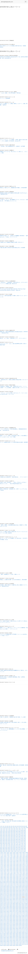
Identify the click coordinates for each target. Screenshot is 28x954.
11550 (26, 855)
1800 (1, 830)
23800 (4, 891)
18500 (11, 876)
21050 (1, 884)
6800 (1, 843)
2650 (19, 831)
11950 (23, 856)
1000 (14, 827)
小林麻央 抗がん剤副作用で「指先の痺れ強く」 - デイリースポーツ (14, 477)
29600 (1, 908)
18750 (26, 876)
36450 (8, 928)
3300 (1, 834)
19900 (14, 880)
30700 (14, 911)
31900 (4, 915)
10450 (14, 852)
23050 (14, 889)
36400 (4, 928)
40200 (17, 939)
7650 (19, 844)
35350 (23, 924)
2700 (22, 831)
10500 (17, 852)
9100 (17, 848)
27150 (17, 901)
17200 (14, 872)
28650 (26, 904)
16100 (1, 869)
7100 (17, 843)
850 (7, 827)
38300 (11, 933)
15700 (4, 868)
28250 (1, 904)
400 (16, 826)
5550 (14, 839)
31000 (4, 912)
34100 (1, 921)
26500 (4, 899)
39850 (23, 937)
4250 (25, 835)
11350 (14, 855)
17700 (17, 873)
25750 (14, 897)
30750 (17, 911)
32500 (14, 916)
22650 (17, 887)
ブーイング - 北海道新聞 (5, 98)
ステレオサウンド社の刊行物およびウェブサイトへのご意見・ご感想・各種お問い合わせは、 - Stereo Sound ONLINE (13, 772)
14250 (26, 863)
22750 (23, 887)
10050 (15, 851)
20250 (8, 881)
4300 (1, 836)
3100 (17, 832)
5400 (6, 839)
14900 (11, 865)
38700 (8, 935)
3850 (4, 835)
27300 (26, 901)
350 (14, 826)
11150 (1, 855)
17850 (26, 873)
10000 (12, 851)
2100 (17, 830)
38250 (8, 933)
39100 (4, 936)
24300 (8, 893)
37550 (20, 931)
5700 (22, 839)
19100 (20, 877)
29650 (4, 908)
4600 (17, 836)
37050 (17, 929)
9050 (14, 848)
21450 (26, 884)
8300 (1, 847)
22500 (8, 887)
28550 (20, 904)
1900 (6, 830)
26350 (23, 898)
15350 (11, 866)
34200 (8, 921)
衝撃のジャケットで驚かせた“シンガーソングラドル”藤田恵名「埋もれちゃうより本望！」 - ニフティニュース (14, 628)
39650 (11, 937)
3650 (19, 834)
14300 (1, 864)
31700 (20, 914)
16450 (23, 869)
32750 (1, 918)
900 (9, 827)
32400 (8, 916)
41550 (17, 942)
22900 (4, 889)
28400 (11, 904)
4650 (19, 836)
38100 (26, 932)
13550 (11, 861)
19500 (17, 878)
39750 (17, 937)
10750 (4, 853)
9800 (1, 851)
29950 (23, 908)
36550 (14, 928)
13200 (17, 860)
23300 (1, 890)
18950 (11, 877)
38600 (1, 935)
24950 (20, 894)
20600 (1, 882)
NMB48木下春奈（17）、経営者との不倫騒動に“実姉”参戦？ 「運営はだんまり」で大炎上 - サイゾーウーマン (14, 236)
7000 (12, 843)
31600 (14, 914)
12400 (23, 857)
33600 (26, 919)
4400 (6, 836)
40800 (26, 940)
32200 (23, 915)
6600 (17, 842)
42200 (1, 945)
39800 (20, 937)
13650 (17, 861)
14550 (17, 864)
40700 (20, 940)
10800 (8, 853)
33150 (26, 918)
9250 (25, 848)
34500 (26, 921)
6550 (14, 842)
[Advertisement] (14, 24)
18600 (17, 876)
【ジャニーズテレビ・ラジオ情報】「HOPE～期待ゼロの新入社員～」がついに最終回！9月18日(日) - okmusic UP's (13, 140)
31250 (20, 912)
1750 (25, 828)
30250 (14, 910)
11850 (17, 856)
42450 (17, 945)
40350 (26, 939)
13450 (4, 861)
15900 (17, 868)
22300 (23, 886)
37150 (23, 929)
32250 (26, 915)
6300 (1, 842)
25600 (4, 897)
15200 (1, 866)
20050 (23, 880)
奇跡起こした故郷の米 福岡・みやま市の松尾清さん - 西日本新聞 (13, 579)
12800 (20, 859)
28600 (23, 904)
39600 (8, 937)
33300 (8, 919)
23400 (8, 890)
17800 (23, 873)
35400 (26, 924)
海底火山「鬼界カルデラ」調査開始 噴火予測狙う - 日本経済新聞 (13, 187)
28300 (4, 904)
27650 (20, 902)
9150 (19, 848)
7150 (19, 843)
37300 (4, 931)
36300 (26, 927)
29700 (8, 908)
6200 (22, 840)
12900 (26, 859)
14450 (11, 864)
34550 (1, 923)
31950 (8, 915)
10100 (18, 851)
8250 (25, 846)
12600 (8, 859)
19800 (8, 880)
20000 (20, 880)
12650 (11, 859)
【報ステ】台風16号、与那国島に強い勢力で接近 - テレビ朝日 (13, 717)
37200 (26, 929)
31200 (17, 912)
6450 (9, 842)
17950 (4, 874)
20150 (1, 881)
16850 (20, 870)
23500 (14, 890)
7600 (17, 844)
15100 (23, 865)
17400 (26, 872)
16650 (8, 870)
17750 (20, 873)
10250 (1, 852)
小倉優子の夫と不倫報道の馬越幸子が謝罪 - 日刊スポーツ (12, 242)
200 (7, 826)
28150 (23, 903)
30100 (4, 910)
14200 (23, 863)
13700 (20, 861)
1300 (1, 828)
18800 (1, 877)
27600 (17, 902)
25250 (11, 895)
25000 (23, 894)
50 (1, 826)
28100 (20, 903)
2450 (9, 831)
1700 (22, 828)
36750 (26, 928)
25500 (26, 895)
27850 (4, 903)
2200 (22, 830)
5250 (25, 838)
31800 (26, 914)
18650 (20, 876)
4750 (25, 836)
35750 (20, 925)
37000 (14, 929)
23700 (26, 890)
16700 (11, 870)
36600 (17, 928)
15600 (26, 866)
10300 (4, 852)
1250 (27, 827)
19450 (14, 878)
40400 (1, 940)
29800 (14, 908)
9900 (6, 851)
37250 (1, 931)
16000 (23, 868)
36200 (20, 927)
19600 (23, 878)
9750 (25, 849)
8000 (12, 846)
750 (3, 827)
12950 (1, 860)
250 (9, 826)
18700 (23, 876)
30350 (20, 910)
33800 (11, 920)
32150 (20, 915)
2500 (12, 831)
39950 (1, 939)
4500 (12, 836)
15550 (23, 866)
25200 (8, 895)
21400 (23, 884)
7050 (14, 843)
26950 (4, 901)
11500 (23, 855)
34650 (8, 923)
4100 (17, 835)
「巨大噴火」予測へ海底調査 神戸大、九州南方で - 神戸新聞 (12, 146)
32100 (17, 915)
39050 (1, 936)
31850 (1, 915)
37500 (17, 931)
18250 (23, 874)
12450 (26, 857)
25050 (26, 894)
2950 (9, 832)
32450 (11, 916)
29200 (4, 907)
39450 (26, 936)
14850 (8, 865)
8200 (22, 846)
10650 (26, 852)
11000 (20, 853)
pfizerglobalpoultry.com (7, 1)
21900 (26, 885)
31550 (11, 914)
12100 (4, 857)
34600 (4, 923)
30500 (1, 911)
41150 (20, 941)
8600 (17, 847)
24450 (17, 893)
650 (26, 826)
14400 (8, 864)
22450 (4, 887)
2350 (4, 831)
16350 (17, 869)
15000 (17, 865)
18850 (4, 877)
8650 (19, 847)
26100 (8, 898)
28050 (17, 903)
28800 (8, 906)
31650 (17, 914)
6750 (25, 842)
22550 (11, 887)
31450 (4, 914)
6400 (6, 842)
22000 (4, 886)
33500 (20, 919)
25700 (11, 897)
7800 (1, 846)
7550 (14, 844)
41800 (4, 944)
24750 (8, 894)
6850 (4, 843)
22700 (20, 887)
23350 (4, 890)
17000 (1, 872)
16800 (17, 870)
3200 (22, 832)
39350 (20, 936)
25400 (20, 895)
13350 (26, 860)
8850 (4, 848)
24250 (4, 893)
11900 (20, 856)
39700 (14, 937)
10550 (20, 852)
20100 (26, 880)
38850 (17, 935)
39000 (26, 935)
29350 (14, 907)
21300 (17, 884)
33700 (4, 920)
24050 (20, 891)
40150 (14, 939)
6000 (12, 840)
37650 (26, 931)
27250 (23, 901)
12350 (20, 857)
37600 (23, 931)
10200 (24, 851)
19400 (11, 878)
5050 (14, 838)
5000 (12, 838)
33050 (20, 918)
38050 (23, 932)
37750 (4, 932)
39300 (17, 936)
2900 (6, 832)
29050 (23, 906)
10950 (17, 853)
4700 (22, 836)
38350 (14, 933)
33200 (1, 919)
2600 (17, 831)
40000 (4, 939)
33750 (8, 920)
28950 (17, 906)
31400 (1, 914)
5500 (12, 839)
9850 (4, 851)
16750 (14, 870)
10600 (23, 852)
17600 (11, 873)
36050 (11, 927)
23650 (23, 890)
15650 (1, 868)
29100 (26, 906)
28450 (14, 904)
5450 (9, 839)
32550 (17, 916)
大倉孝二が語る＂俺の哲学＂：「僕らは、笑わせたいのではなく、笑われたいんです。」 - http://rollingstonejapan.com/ (13, 483)
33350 (11, 919)
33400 (14, 919)
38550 (26, 933)
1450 (9, 828)
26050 (4, 898)
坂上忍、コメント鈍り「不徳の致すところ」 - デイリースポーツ (13, 338)
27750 (26, 902)
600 (24, 826)
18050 (11, 874)
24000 (17, 891)
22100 (11, 886)
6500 (12, 842)
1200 (24, 827)
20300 (11, 881)
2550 (14, 831)
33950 (20, 920)
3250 (25, 832)
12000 (26, 856)
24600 (26, 893)
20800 (14, 882)
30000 (26, 908)
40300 (23, 939)
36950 (11, 929)
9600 (17, 849)
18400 (4, 876)
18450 (8, 876)
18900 (8, 877)
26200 (14, 898)
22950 (8, 889)
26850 (26, 899)
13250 (20, 860)
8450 (9, 847)
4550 (14, 836)
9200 (22, 848)
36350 (1, 928)
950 (11, 827)
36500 (11, 928)
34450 (23, 921)
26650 (14, 899)
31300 (23, 912)
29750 (11, 908)
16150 (4, 869)
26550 (8, 899)
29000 (20, 906)
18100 (14, 874)
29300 (11, 907)
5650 (19, 839)
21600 (8, 885)
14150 (20, 863)
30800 (20, 911)
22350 (26, 886)
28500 (17, 904)
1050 (16, 827)
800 (5, 827)
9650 (19, 849)
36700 (23, 928)
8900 (6, 848)
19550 (20, 878)
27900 (8, 903)
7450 (9, 844)
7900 (6, 846)
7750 (25, 844)
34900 (23, 923)
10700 (1, 853)
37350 (8, 931)
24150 (26, 891)
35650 (14, 925)
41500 (14, 942)
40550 (11, 940)
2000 (12, 830)
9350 (4, 849)
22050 (8, 886)
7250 (25, 843)
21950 (1, 886)
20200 (4, 881)
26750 (20, 899)
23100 (17, 889)
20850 (17, 882)
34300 (14, 921)
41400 (8, 942)
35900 (1, 927)
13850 (1, 863)
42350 (11, 945)
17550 (8, 873)
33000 (17, 918)
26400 (26, 898)
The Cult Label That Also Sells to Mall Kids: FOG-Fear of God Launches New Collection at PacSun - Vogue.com (12, 289)
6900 (6, 843)
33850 (14, 920)
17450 (1, 873)
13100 (11, 860)
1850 (4, 830)
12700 (14, 859)
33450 (17, 919)
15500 (20, 866)
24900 (17, 894)
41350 (4, 942)
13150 (14, 860)
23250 (26, 889)
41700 (26, 942)
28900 (14, 906)
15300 (8, 866)
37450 (14, 931)
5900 (6, 840)
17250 (17, 872)
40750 (23, 940)
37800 (8, 932)
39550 (4, 937)
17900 (1, 874)
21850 (23, 885)
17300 (20, 872)
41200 (23, 941)
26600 (11, 899)
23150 (20, 889)
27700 (23, 902)
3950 (9, 835)
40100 (11, 939)
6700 (22, 842)
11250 (8, 855)
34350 (17, 921)
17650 (14, 873)
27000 (8, 901)
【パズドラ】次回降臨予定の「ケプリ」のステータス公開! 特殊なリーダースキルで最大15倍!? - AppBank (14, 815)
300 (12, 826)
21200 (11, 884)
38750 (11, 935)
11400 (17, 855)
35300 (20, 924)
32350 (4, 916)
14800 (4, 865)
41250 (26, 941)
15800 (11, 868)
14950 (14, 865)
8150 (19, 846)
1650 (19, 828)
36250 (23, 927)
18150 (17, 874)
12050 (1, 857)
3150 (19, 832)
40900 (4, 941)
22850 (1, 889)
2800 (1, 832)
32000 (11, 915)
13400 (1, 861)
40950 (8, 941)
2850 (4, 832)
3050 (14, 832)
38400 (17, 933)
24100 (23, 891)
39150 (8, 936)
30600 (8, 911)
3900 (6, 835)
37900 (14, 932)
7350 (4, 844)
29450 (20, 907)
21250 (14, 884)
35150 (11, 924)
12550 (4, 859)
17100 (8, 872)
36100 (14, 927)
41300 (1, 942)
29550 (26, 907)
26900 (1, 901)
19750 (4, 880)
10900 (14, 853)
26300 (20, 898)
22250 (20, 886)
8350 (4, 847)
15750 (8, 868)
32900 (11, 918)
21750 (17, 885)
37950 (17, 932)
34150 (4, 921)
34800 (17, 923)
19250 (1, 878)
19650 (26, 878)
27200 (20, 901)
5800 (1, 840)
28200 (26, 903)
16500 (26, 869)
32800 (4, 918)
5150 (19, 838)
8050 (14, 846)
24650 (1, 894)
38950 (23, 935)
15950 (20, 868)
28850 (11, 906)
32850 (8, 918)
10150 (21, 851)
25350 (17, 895)
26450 (1, 899)
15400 (14, 866)
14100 (17, 863)
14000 (11, 863)
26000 (1, 898)
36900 (8, 929)
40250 (20, 939)
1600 (17, 828)
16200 (8, 869)
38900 (20, 935)
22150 (14, 886)
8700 (22, 847)
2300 (1, 831)
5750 (25, 839)
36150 (17, 927)
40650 (17, 940)
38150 (1, 933)
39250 (14, 936)
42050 (20, 944)
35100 (8, 924)
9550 (14, 849)
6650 (19, 842)
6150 (19, 840)
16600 (4, 870)
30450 (26, 910)
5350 (4, 839)
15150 (26, 865)
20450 (20, 881)
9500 (12, 849)
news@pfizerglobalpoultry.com (7, 950)
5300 (1, 839)
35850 (26, 925)
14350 (4, 864)
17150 (11, 872)
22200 (17, 886)
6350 (4, 842)
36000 (8, 927)
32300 (1, 916)
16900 (23, 870)
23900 (11, 891)
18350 (1, 876)
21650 (11, 885)
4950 (9, 838)
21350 (20, 884)
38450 (20, 933)
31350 (26, 912)
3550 (14, 834)
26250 (17, 898)
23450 (11, 890)
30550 (4, 911)
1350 (4, 828)
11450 (20, 855)
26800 (23, 899)
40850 (1, 941)
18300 (26, 874)
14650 (23, 864)
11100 (26, 853)
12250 (14, 857)
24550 (23, 893)
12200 (11, 857)
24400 (14, 893)
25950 (26, 897)
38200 (4, 933)
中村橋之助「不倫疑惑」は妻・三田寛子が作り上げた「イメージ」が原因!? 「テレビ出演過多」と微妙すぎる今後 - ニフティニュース (13, 387)
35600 (11, 925)
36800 (1, 929)
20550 (26, 881)
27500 (11, 902)
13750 (23, 861)
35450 (1, 925)
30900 (26, 911)
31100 (11, 912)
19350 (8, 878)
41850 (8, 944)
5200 (22, 838)
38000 (20, 932)
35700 (17, 925)
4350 (4, 836)
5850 (4, 840)
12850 (23, 859)
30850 (23, 911)
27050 (11, 901)
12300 (17, 857)
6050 (14, 840)
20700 (8, 882)
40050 (8, 939)
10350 (8, 852)
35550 (8, 925)
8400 (6, 847)
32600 (20, 916)
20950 (23, 882)
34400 (20, 921)
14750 (1, 865)
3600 (17, 834)
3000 (12, 832)
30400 (23, 910)
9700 (22, 849)
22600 (14, 887)
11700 (8, 856)
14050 (14, 863)
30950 (1, 912)
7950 (9, 846)
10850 (11, 853)
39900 (26, 937)
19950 (17, 880)
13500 (8, 861)
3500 (12, 834)
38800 (14, 935)
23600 (20, 890)
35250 (17, 924)
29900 (20, 908)
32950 (14, 918)
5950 (9, 840)
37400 (11, 931)
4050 (14, 835)
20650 (4, 882)
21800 (20, 885)
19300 (4, 878)
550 (22, 826)
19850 (11, 880)
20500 (23, 881)
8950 (9, 848)
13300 (23, 860)
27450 (8, 902)
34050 (26, 920)
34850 (20, 923)
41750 (1, 944)
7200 (22, 843)
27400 (4, 902)
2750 (25, 831)
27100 (14, 901)
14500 (14, 864)
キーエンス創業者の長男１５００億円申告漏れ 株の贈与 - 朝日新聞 (14, 442)
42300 (8, 945)
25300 (14, 895)
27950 (11, 903)
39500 (1, 937)
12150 (8, 857)
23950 (14, 891)
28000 (14, 903)
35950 (4, 927)
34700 (11, 923)
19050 (17, 877)
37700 (1, 932)
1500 (12, 828)
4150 (19, 835)
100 (3, 826)
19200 (26, 877)
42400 (14, 945)
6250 (25, 840)
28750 (4, 906)
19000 (14, 877)
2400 (6, 831)
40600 (14, 940)
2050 (14, 830)
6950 (9, 843)
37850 (11, 932)
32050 (14, 915)
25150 (4, 895)
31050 (8, 912)
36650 (20, 928)
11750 (11, 856)
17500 (4, 873)
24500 (20, 893)
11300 (11, 855)
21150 (8, 884)
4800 (1, 838)
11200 (4, 855)
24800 (11, 894)
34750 (14, 923)
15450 (17, 866)
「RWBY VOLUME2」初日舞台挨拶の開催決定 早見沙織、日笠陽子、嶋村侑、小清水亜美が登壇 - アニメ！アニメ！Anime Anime (13, 779)
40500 (8, 940)
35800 (23, 925)
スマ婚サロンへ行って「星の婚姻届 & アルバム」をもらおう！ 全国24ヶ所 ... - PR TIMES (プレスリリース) (14, 200)
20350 (14, 881)
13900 (4, 863)
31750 (23, 914)
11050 (23, 853)
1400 (6, 828)
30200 (11, 910)
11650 (4, 856)
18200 (20, 874)
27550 (14, 902)
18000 (8, 874)
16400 (20, 869)
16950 (26, 870)
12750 (17, 859)
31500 (8, 914)
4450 (9, 836)
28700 (1, 906)
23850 (8, 891)
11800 (14, 856)
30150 (8, 910)
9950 (9, 851)
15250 (4, 866)
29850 (17, 908)
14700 (26, 864)
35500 (4, 925)
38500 (23, 933)
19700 (1, 880)
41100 (17, 941)
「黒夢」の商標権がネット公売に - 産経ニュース (10, 574)
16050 (26, 868)
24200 (1, 893)
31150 (14, 912)
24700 (4, 894)
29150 (1, 907)
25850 (20, 897)
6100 (17, 840)
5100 (17, 838)
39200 (11, 936)
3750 (25, 834)
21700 (14, 885)
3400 (6, 834)
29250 (8, 907)
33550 (23, 919)
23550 (17, 890)
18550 (14, 876)
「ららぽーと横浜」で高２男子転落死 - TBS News (10, 93)
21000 (26, 882)
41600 (20, 942)
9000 (12, 848)
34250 (11, 921)
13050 (8, 860)
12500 (1, 859)
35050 (4, 924)
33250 (4, 919)
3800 (1, 835)
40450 (4, 940)
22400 (1, 887)
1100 (19, 827)
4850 (4, 838)
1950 (9, 830)
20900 (20, 882)
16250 (11, 869)
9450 (9, 849)
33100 (23, 918)
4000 (12, 835)
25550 (1, 897)
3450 (9, 834)
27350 (1, 902)
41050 (14, 941)
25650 (8, 897)
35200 (14, 924)
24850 (14, 894)
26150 (11, 898)
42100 (23, 944)
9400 (6, 849)
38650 (4, 935)
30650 (11, 911)
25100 (1, 895)
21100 (4, 884)
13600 (14, 861)
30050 (1, 910)
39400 (23, 936)
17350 (23, 872)
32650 (23, 916)
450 (18, 826)
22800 (26, 887)
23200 (23, 889)
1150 (22, 827)
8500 (12, 847)
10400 (11, 852)
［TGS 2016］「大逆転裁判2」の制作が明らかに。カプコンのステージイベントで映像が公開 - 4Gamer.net (13, 283)
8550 (14, 847)
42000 (17, 944)
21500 (1, 885)
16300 (14, 869)
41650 (23, 942)
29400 (17, 907)
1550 (14, 828)
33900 (17, 920)
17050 (4, 872)
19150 (23, 877)
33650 (1, 920)
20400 (17, 881)
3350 (4, 834)
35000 (1, 924)
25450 (23, 895)
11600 (1, 856)
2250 (25, 830)
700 (1, 827)
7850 (4, 846)
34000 (23, 920)
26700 (17, 899)
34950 (26, 923)
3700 (22, 834)
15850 (14, 868)
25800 (17, 897)
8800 (1, 848)
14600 (20, 864)
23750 (1, 891)
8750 (25, 847)
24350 (11, 893)
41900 (11, 944)
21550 (4, 885)
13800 (26, 861)
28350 (8, 904)
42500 (20, 945)
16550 (1, 870)
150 (5, 826)
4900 (6, 838)
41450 (11, 942)
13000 (4, 860)
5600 (17, 839)
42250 (4, 945)
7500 (12, 844)
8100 (17, 846)
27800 (1, 903)
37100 (20, 929)
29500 (23, 907)
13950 (8, 863)
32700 (26, 916)
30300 (17, 910)
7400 (6, 844)
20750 (11, 882)
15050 (20, 865)
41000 (11, 941)
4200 (22, 835)
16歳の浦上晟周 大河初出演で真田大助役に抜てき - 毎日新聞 (12, 247)
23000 (11, 889)
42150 (26, 944)
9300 (1, 849)
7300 (1, 844)
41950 (14, 944)
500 (20, 826)
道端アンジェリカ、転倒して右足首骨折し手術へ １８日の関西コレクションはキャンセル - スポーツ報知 (14, 436)
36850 (4, 929)
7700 (22, 844)
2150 (19, 830)
